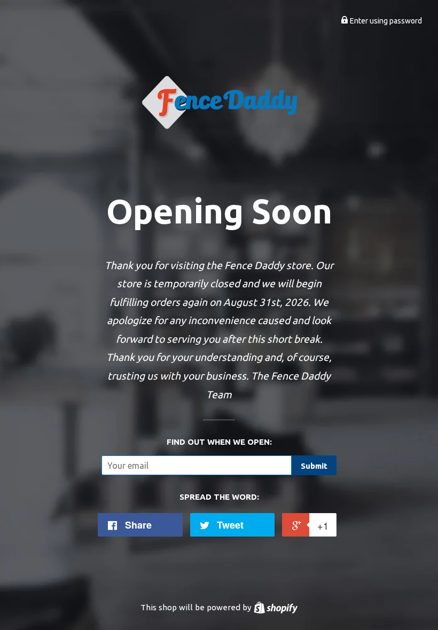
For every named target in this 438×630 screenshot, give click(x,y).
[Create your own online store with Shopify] (276, 607)
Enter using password (385, 21)
